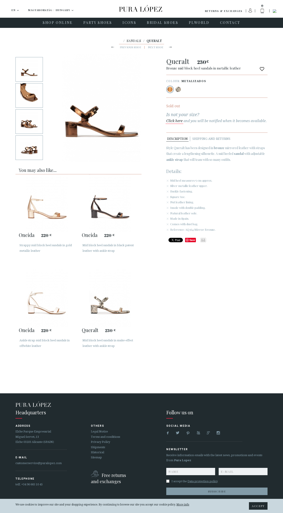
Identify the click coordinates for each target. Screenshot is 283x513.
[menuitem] (57, 23)
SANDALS (134, 41)
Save (192, 240)
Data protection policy (202, 481)
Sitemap (96, 457)
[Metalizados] (170, 89)
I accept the (195, 481)
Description (177, 138)
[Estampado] (178, 89)
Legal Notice (99, 431)
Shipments (98, 447)
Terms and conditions (105, 436)
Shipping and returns (211, 138)
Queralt (90, 330)
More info (182, 504)
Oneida (26, 235)
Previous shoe (130, 47)
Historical (97, 452)
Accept (258, 506)
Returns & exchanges (224, 11)
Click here (174, 121)
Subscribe (217, 491)
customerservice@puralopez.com (38, 463)
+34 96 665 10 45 (32, 484)
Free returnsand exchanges (108, 478)
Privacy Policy (100, 442)
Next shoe (155, 47)
